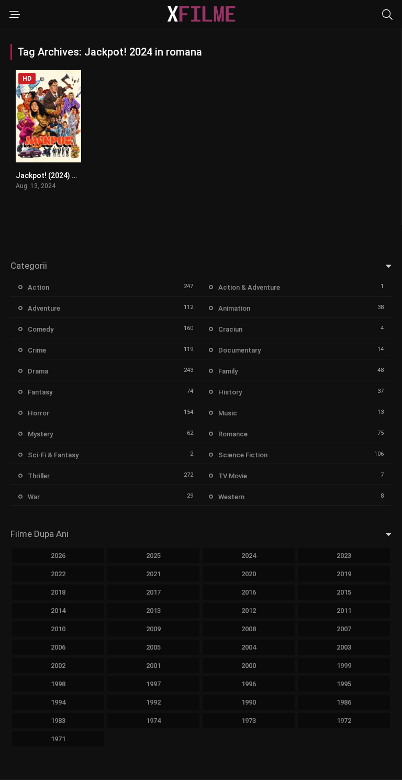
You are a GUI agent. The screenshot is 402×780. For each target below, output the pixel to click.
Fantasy (40, 392)
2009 (153, 629)
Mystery (40, 434)
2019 (344, 574)
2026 (58, 555)
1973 (248, 720)
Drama (38, 371)
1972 (344, 720)
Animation (234, 308)
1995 (344, 684)
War (34, 497)
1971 (58, 739)
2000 (248, 665)
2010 (58, 629)
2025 (153, 555)
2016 (248, 592)
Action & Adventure (249, 287)
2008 (248, 629)
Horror (38, 413)
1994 (58, 702)
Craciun (230, 329)
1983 (58, 720)
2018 (58, 592)
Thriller (39, 476)
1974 (153, 720)
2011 (344, 610)
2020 (248, 574)
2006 (58, 647)
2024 (248, 555)
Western (231, 497)
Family (228, 371)
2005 (153, 647)
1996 (248, 684)
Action (38, 287)
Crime (37, 350)
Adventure (44, 308)
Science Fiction (242, 455)
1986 (344, 702)
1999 (344, 665)
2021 (153, 574)
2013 (153, 610)
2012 (248, 610)
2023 (344, 555)
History (230, 392)
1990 (248, 702)
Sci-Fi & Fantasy (53, 455)
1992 (153, 702)
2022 (58, 574)
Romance (233, 434)
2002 (58, 665)
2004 (248, 647)
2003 (344, 647)
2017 (153, 592)
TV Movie (232, 476)
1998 (58, 684)
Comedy (40, 329)
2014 (58, 610)
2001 (153, 665)
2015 (344, 592)
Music (227, 413)
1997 (153, 684)
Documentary (239, 350)
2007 (344, 629)
